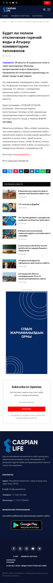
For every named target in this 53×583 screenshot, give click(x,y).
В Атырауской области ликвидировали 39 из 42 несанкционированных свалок (32, 276)
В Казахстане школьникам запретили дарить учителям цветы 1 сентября (34, 233)
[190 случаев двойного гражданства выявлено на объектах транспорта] (9, 220)
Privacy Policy (23, 418)
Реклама (10, 562)
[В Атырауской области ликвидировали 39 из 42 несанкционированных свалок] (9, 277)
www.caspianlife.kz (21, 154)
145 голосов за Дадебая (28, 204)
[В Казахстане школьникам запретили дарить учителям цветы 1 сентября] (9, 234)
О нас (5, 16)
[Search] (44, 9)
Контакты (37, 16)
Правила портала (20, 16)
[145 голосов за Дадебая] (9, 207)
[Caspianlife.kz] (9, 10)
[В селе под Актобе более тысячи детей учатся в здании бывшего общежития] (9, 249)
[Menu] (49, 9)
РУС (47, 3)
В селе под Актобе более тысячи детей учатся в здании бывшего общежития (32, 248)
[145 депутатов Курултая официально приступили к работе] (9, 263)
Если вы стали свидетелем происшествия (26, 566)
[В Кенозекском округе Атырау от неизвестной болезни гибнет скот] (9, 194)
